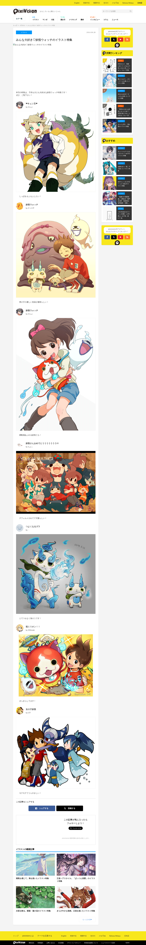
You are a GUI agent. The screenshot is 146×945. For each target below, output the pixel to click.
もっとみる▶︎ (87, 919)
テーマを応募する (44, 936)
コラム (105, 19)
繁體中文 (96, 3)
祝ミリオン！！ (33, 626)
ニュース (115, 19)
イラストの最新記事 (25, 849)
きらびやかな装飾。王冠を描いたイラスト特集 (76, 911)
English (77, 3)
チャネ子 (31, 208)
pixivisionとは (28, 936)
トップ (15, 25)
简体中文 (86, 3)
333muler (31, 630)
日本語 (139, 3)
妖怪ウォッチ (32, 204)
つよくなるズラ (33, 526)
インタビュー (95, 19)
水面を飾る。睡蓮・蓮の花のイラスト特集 (33, 911)
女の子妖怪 (31, 709)
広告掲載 (61, 943)
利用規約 (40, 943)
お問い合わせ (51, 943)
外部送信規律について (91, 943)
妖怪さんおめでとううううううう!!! (42, 443)
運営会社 (31, 943)
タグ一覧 (19, 19)
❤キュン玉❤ (31, 103)
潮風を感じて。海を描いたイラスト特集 (32, 878)
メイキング (73, 19)
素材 (82, 19)
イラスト (36, 19)
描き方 (63, 19)
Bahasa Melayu (128, 3)
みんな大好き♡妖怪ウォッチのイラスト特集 (41, 25)
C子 (29, 713)
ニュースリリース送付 (108, 943)
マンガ (45, 19)
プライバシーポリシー (74, 943)
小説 (52, 19)
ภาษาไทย (115, 3)
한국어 (106, 3)
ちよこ (30, 447)
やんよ (30, 107)
